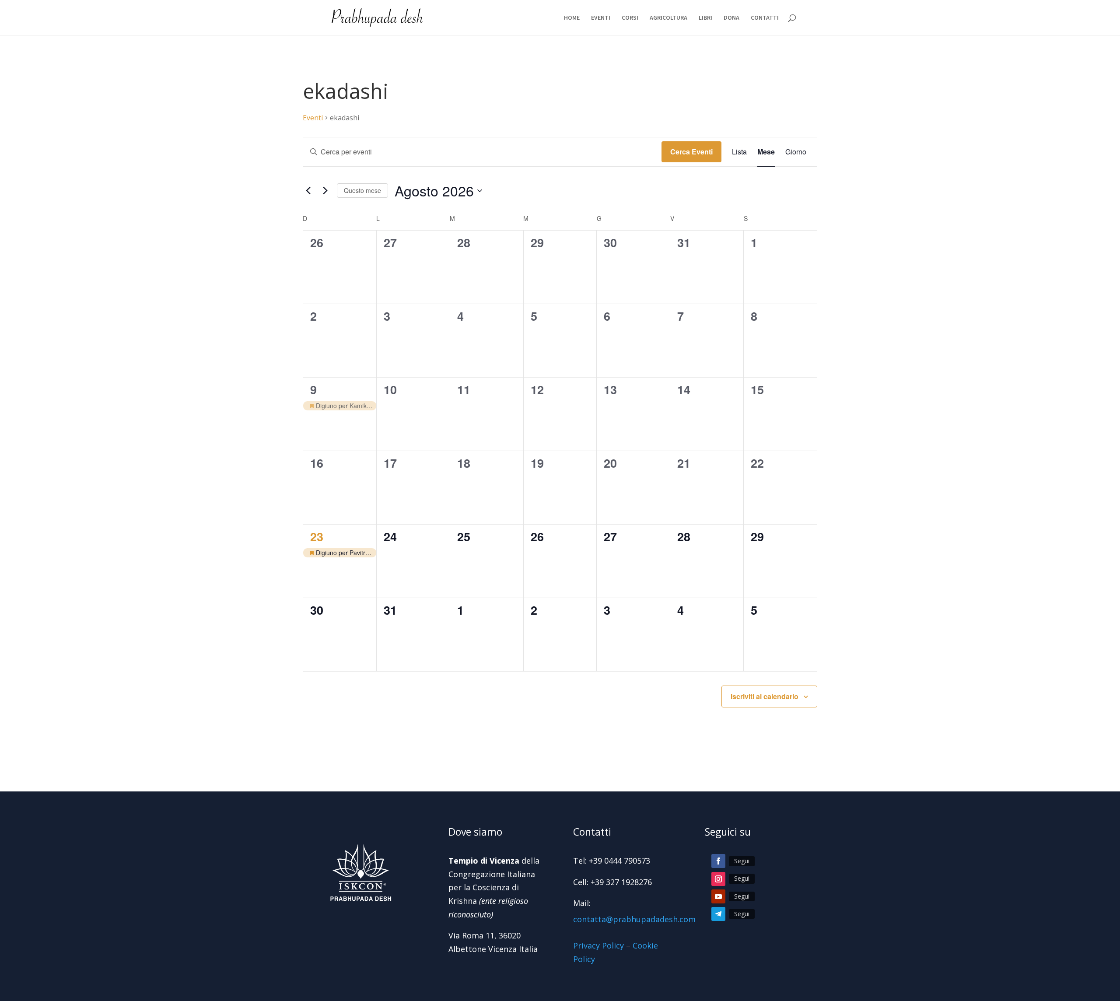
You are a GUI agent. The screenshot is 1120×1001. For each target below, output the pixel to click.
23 (316, 536)
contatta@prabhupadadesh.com (634, 919)
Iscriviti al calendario (764, 696)
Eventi (313, 117)
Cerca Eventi (691, 152)
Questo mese (362, 190)
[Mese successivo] (325, 191)
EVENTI (600, 17)
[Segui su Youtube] (718, 896)
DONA (731, 17)
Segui (741, 861)
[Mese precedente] (308, 191)
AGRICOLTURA (668, 17)
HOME (572, 17)
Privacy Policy (598, 945)
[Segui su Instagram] (718, 879)
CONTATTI (765, 17)
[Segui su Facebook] (718, 861)
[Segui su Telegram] (718, 914)
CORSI (630, 17)
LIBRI (705, 17)
